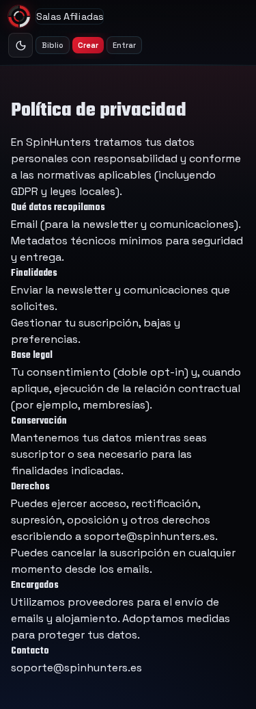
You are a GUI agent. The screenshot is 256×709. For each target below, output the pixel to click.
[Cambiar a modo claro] (20, 45)
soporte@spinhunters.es (149, 536)
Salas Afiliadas (69, 16)
